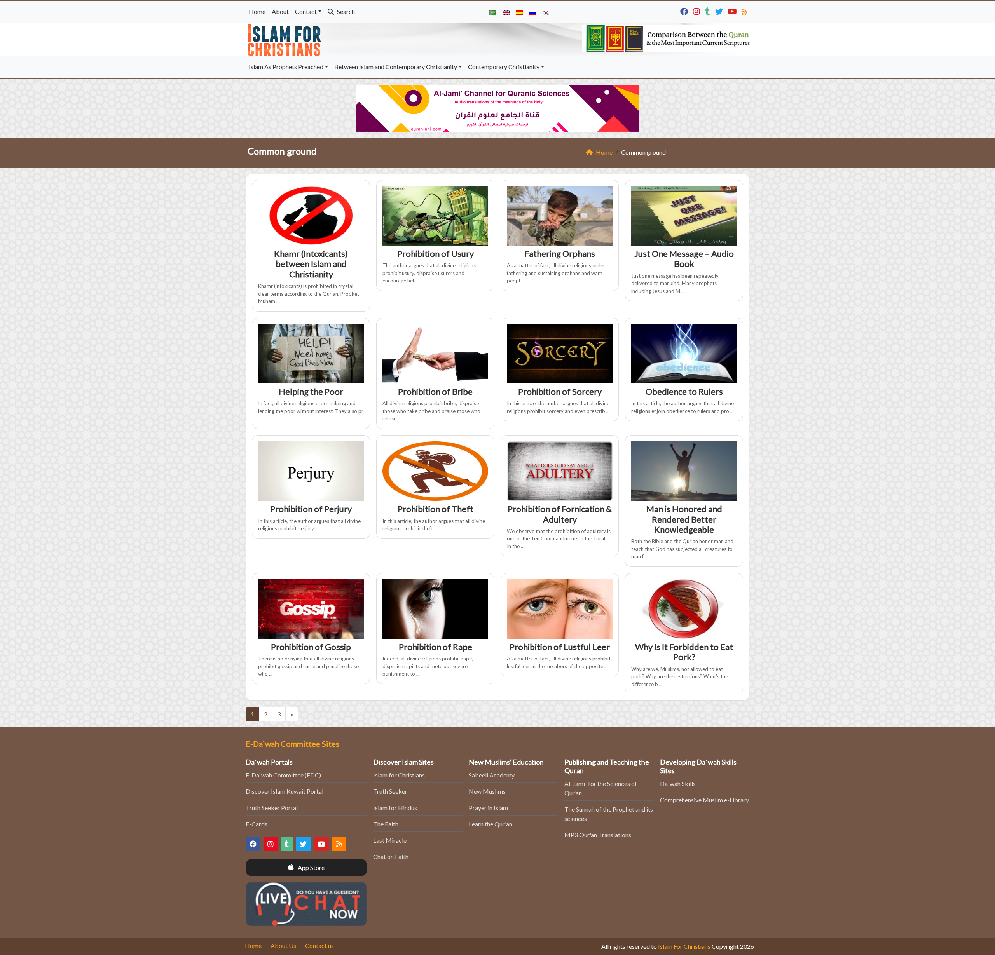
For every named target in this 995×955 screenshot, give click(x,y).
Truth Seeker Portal (272, 807)
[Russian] (532, 12)
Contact (306, 11)
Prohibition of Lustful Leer (560, 646)
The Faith (385, 824)
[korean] (545, 12)
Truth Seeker (390, 791)
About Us (283, 945)
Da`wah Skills (678, 783)
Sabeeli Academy (492, 775)
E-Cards (256, 824)
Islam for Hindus (395, 807)
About (280, 11)
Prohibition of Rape (435, 646)
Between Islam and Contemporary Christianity (395, 66)
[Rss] (745, 11)
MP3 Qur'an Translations (597, 834)
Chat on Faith (390, 856)
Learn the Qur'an (490, 824)
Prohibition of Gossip (311, 646)
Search (345, 11)
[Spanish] (519, 12)
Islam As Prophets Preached (286, 66)
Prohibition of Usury (435, 253)
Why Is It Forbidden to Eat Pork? (684, 651)
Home (257, 11)
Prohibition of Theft (435, 509)
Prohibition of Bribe (435, 391)
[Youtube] (733, 11)
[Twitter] (720, 11)
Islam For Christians (684, 946)
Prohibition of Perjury (311, 509)
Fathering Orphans (559, 253)
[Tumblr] (708, 11)
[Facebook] (685, 11)
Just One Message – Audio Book (684, 258)
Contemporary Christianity (503, 66)
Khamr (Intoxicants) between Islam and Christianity (311, 263)
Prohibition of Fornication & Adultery (560, 514)
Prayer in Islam (488, 807)
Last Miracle (390, 840)
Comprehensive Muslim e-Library (704, 799)
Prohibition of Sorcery (560, 391)
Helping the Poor (311, 391)
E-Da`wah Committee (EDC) (283, 775)
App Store (311, 867)
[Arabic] (492, 12)
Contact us (319, 945)
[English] (506, 12)
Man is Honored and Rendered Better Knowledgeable (684, 519)
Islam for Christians (399, 775)
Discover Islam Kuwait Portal (284, 791)
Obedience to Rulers (684, 391)
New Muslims (487, 791)
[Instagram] (697, 11)
